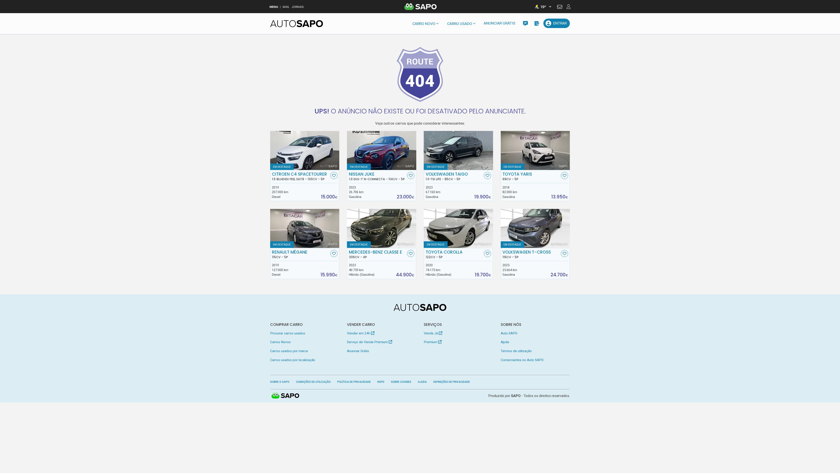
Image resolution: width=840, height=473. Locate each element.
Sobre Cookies (401, 381)
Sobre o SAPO (279, 381)
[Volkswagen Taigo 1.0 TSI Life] (458, 150)
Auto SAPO (509, 333)
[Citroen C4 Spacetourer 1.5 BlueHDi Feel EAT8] (305, 150)
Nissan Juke (377, 176)
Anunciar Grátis (499, 23)
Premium (431, 342)
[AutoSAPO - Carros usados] (296, 23)
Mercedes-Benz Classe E (375, 254)
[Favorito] (334, 175)
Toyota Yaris (517, 176)
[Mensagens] (525, 23)
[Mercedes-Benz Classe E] (381, 228)
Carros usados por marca (289, 351)
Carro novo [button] (423, 23)
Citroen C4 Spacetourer (299, 176)
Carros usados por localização (292, 360)
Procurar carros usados (287, 333)
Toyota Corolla (444, 254)
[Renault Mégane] (305, 228)
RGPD (380, 381)
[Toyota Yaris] (535, 150)
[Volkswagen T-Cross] (535, 228)
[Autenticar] (559, 7)
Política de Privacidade (354, 381)
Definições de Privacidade (451, 381)
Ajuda (505, 342)
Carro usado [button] (459, 23)
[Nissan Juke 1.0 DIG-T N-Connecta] (381, 150)
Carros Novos (280, 342)
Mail (286, 6)
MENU (274, 6)
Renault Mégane (289, 254)
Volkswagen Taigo (447, 176)
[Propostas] (536, 23)
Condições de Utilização (313, 381)
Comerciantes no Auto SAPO (522, 360)
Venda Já (431, 333)
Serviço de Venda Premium (368, 342)
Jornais (298, 6)
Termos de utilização (516, 351)
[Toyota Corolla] (458, 228)
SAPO (285, 395)
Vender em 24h (359, 333)
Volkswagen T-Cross (526, 254)
